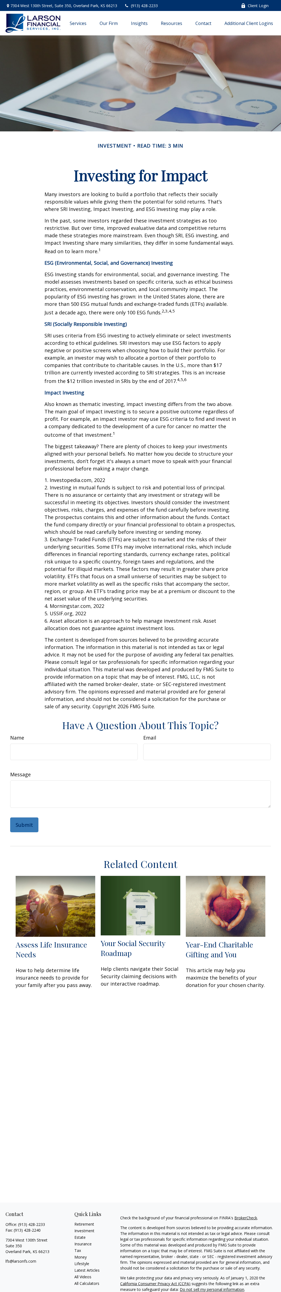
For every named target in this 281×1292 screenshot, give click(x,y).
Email (149, 737)
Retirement (84, 1224)
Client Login (258, 5)
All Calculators (86, 1283)
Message (20, 774)
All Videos (82, 1276)
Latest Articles (87, 1270)
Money (80, 1257)
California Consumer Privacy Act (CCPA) (155, 1283)
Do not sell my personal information (212, 1289)
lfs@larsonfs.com (20, 1261)
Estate (80, 1237)
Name (17, 737)
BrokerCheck (245, 1217)
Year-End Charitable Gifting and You (219, 949)
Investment (84, 1230)
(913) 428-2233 (144, 5)
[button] (78, 23)
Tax (77, 1250)
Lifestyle (81, 1263)
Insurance (83, 1243)
